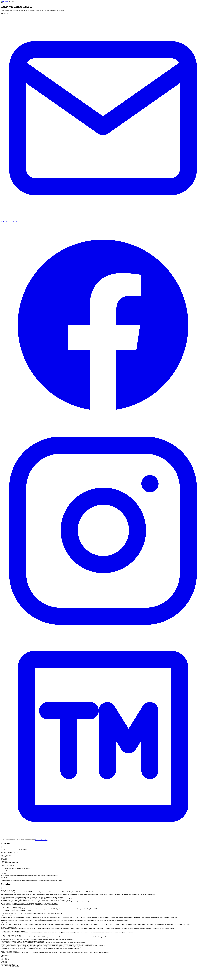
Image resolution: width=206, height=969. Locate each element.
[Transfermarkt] (103, 838)
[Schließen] (1, 847)
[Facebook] (103, 427)
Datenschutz (44, 840)
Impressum (38, 840)
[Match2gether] (5, 1)
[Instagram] (103, 633)
